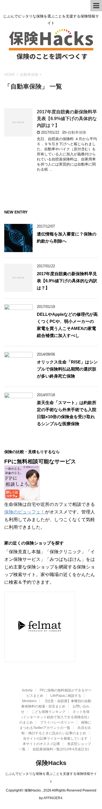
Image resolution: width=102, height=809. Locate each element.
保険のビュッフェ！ (24, 512)
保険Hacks (51, 762)
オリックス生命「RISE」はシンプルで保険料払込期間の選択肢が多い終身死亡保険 (67, 369)
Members (29, 701)
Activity (27, 690)
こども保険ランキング (48, 712)
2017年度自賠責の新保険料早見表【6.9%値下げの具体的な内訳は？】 (67, 118)
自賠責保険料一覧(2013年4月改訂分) (61, 749)
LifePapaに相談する (65, 696)
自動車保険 (77, 132)
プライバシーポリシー (57, 722)
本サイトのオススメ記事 (41, 744)
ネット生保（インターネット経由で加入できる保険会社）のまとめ (55, 717)
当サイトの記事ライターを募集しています (55, 738)
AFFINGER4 (52, 798)
